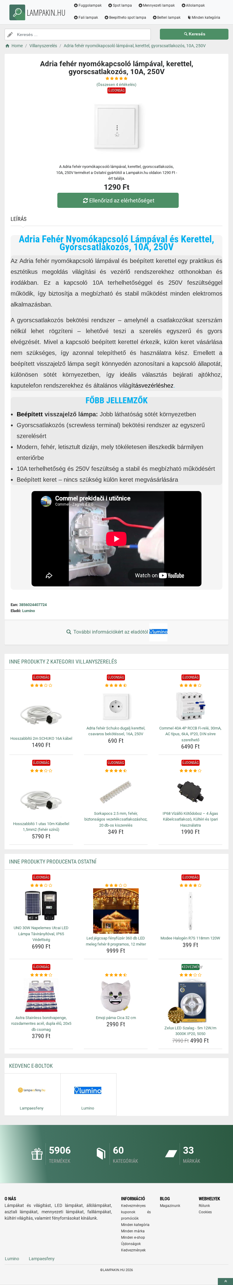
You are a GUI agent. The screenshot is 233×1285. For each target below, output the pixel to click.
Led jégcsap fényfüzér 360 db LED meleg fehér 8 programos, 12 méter (116, 941)
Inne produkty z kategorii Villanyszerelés (63, 661)
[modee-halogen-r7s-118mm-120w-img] (190, 911)
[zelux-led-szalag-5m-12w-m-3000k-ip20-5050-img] (190, 1001)
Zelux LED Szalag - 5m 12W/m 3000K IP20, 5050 (190, 1031)
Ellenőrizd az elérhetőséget (121, 200)
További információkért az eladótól (110, 632)
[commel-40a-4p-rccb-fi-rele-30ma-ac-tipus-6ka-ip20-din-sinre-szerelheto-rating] (190, 686)
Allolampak (195, 5)
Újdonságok (131, 1244)
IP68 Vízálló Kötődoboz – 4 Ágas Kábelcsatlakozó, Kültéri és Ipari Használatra (190, 819)
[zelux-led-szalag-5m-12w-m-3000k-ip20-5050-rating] (190, 975)
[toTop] (225, 1281)
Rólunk (204, 1206)
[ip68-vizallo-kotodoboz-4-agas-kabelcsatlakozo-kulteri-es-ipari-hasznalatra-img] (190, 791)
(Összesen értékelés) (116, 84)
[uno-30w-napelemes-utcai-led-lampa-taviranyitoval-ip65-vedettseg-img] (41, 905)
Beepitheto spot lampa (127, 17)
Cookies (205, 1212)
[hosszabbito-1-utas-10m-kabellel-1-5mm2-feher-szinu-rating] (41, 771)
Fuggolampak (90, 5)
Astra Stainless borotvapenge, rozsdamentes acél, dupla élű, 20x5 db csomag (41, 1023)
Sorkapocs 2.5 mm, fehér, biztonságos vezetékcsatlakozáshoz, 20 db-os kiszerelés (115, 819)
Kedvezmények (133, 1250)
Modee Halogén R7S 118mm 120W (190, 938)
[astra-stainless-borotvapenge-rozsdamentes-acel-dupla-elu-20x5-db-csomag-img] (41, 995)
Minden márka (133, 1231)
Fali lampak (88, 17)
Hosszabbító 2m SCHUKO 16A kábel (41, 738)
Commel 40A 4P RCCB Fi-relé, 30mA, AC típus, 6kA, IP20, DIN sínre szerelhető (190, 734)
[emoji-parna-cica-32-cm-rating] (115, 975)
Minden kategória (206, 17)
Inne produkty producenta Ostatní (52, 861)
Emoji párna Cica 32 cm (116, 1017)
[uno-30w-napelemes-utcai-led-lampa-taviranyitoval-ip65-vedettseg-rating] (41, 886)
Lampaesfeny (42, 1258)
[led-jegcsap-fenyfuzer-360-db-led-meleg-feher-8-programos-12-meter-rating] (115, 886)
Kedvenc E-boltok (31, 1066)
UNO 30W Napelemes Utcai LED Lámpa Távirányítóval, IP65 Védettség (41, 934)
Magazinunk (170, 1206)
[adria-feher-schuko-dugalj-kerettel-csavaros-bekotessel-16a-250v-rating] (115, 686)
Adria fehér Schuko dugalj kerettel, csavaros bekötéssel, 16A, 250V (115, 731)
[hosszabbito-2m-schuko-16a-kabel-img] (41, 711)
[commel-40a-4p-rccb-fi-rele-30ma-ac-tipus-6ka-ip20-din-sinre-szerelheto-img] (190, 706)
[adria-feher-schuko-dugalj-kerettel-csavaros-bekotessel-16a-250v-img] (115, 706)
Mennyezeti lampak (159, 5)
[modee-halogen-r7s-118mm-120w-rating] (190, 886)
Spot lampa (122, 5)
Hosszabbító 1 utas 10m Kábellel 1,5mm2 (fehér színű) (41, 826)
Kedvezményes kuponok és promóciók (136, 1212)
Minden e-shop (133, 1237)
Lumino (28, 610)
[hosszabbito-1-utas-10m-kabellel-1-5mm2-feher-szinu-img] (41, 796)
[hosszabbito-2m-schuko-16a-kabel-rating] (41, 686)
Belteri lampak (169, 17)
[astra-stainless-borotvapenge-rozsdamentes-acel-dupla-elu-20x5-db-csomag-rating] (41, 975)
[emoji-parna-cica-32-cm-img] (115, 995)
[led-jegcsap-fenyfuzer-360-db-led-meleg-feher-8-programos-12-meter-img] (115, 911)
